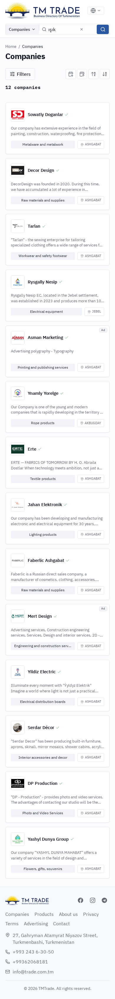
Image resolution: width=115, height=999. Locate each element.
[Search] (103, 29)
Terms (12, 923)
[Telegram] (104, 900)
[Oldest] (82, 74)
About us (68, 914)
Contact (61, 923)
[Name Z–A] (105, 74)
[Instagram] (92, 900)
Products (44, 914)
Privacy (91, 914)
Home (11, 46)
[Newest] (71, 74)
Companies (19, 29)
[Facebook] (80, 900)
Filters (24, 74)
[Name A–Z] (93, 74)
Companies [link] (32, 46)
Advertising (36, 923)
